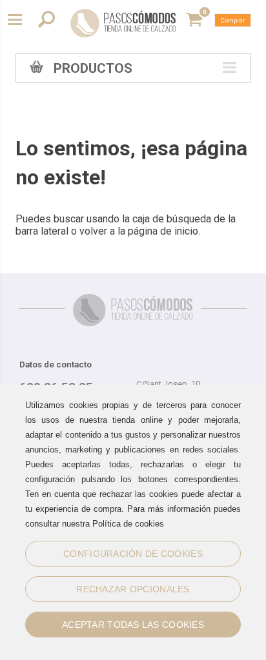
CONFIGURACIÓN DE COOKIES (133, 553)
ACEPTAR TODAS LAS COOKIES (133, 624)
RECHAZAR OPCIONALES (132, 589)
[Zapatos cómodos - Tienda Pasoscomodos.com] (123, 23)
